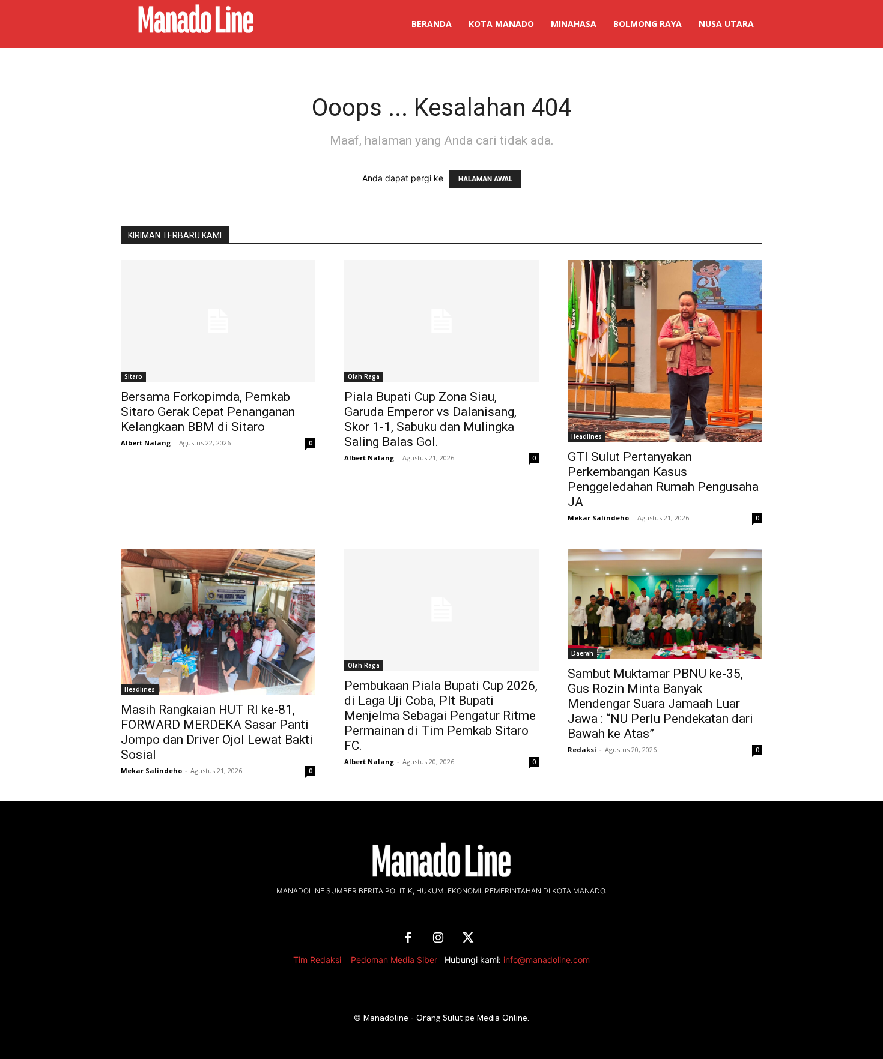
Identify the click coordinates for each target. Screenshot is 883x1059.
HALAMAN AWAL (485, 179)
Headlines (586, 436)
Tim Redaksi (317, 960)
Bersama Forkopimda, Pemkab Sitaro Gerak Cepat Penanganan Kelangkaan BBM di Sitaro (208, 412)
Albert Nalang (146, 442)
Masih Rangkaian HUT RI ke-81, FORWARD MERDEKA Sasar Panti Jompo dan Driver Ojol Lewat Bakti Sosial (217, 732)
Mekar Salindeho (598, 517)
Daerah (582, 653)
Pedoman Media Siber (394, 960)
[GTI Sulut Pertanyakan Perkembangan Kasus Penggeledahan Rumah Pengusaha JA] (665, 351)
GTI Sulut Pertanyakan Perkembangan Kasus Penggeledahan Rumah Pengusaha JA (663, 479)
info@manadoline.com (546, 960)
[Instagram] (438, 938)
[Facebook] (408, 938)
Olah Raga (364, 376)
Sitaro (133, 376)
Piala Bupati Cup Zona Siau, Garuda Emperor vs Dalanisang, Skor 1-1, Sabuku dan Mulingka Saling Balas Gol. (430, 419)
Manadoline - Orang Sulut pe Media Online (445, 1017)
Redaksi (582, 749)
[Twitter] (468, 938)
